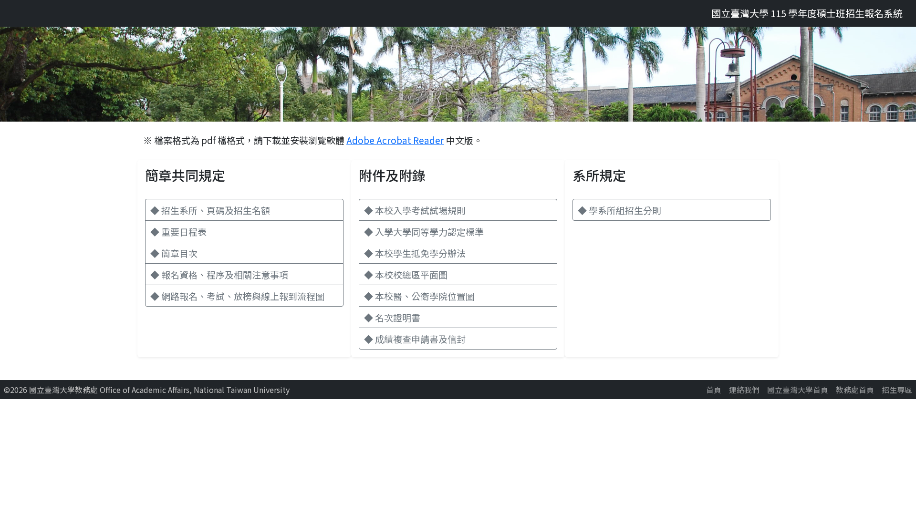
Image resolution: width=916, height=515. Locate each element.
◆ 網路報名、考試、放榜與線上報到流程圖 (237, 295)
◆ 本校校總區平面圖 (406, 274)
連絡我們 (744, 389)
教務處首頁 (855, 389)
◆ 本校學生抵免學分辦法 (415, 253)
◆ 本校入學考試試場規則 (415, 210)
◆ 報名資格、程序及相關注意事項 (219, 274)
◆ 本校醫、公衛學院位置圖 (419, 295)
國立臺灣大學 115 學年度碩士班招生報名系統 (807, 13)
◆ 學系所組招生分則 (619, 210)
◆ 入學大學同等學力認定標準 (424, 231)
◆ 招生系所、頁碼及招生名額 (210, 210)
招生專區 (897, 389)
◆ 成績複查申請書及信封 (415, 338)
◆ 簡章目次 (174, 253)
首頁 (713, 389)
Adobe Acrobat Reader (395, 140)
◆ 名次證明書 (392, 317)
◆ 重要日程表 (178, 231)
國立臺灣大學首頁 (797, 389)
